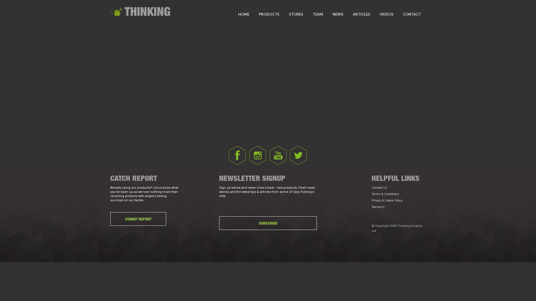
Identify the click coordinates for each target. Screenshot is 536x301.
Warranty (378, 207)
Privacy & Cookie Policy (387, 200)
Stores (296, 14)
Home (243, 14)
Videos (386, 14)
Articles (361, 14)
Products (269, 14)
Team (318, 14)
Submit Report (138, 219)
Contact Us (379, 188)
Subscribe (268, 223)
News (337, 14)
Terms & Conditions (385, 194)
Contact (412, 14)
